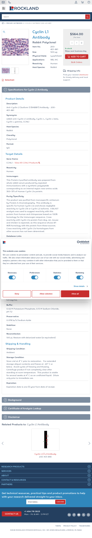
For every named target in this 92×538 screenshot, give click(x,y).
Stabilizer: (11, 325)
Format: (10, 144)
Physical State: (39, 56)
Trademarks (84, 526)
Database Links (14, 236)
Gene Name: (12, 159)
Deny (17, 294)
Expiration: (11, 383)
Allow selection (46, 294)
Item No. (36, 47)
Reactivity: (37, 63)
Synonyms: (11, 115)
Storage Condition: (15, 357)
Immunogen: (12, 176)
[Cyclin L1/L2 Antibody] (45, 440)
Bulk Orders (76, 62)
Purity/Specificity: (15, 196)
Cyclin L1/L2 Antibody (45, 454)
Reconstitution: (13, 334)
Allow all (75, 294)
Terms (58, 526)
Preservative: (12, 316)
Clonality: (11, 135)
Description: (12, 103)
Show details (79, 286)
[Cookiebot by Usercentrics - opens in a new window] (78, 242)
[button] (89, 2)
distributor (83, 75)
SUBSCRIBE (60, 501)
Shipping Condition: (15, 349)
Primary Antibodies (14, 23)
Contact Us (11, 514)
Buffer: (9, 305)
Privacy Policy (70, 526)
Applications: (38, 60)
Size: (34, 52)
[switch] (34, 277)
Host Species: (38, 67)
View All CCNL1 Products (26, 162)
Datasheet (9, 80)
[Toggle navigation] (4, 8)
